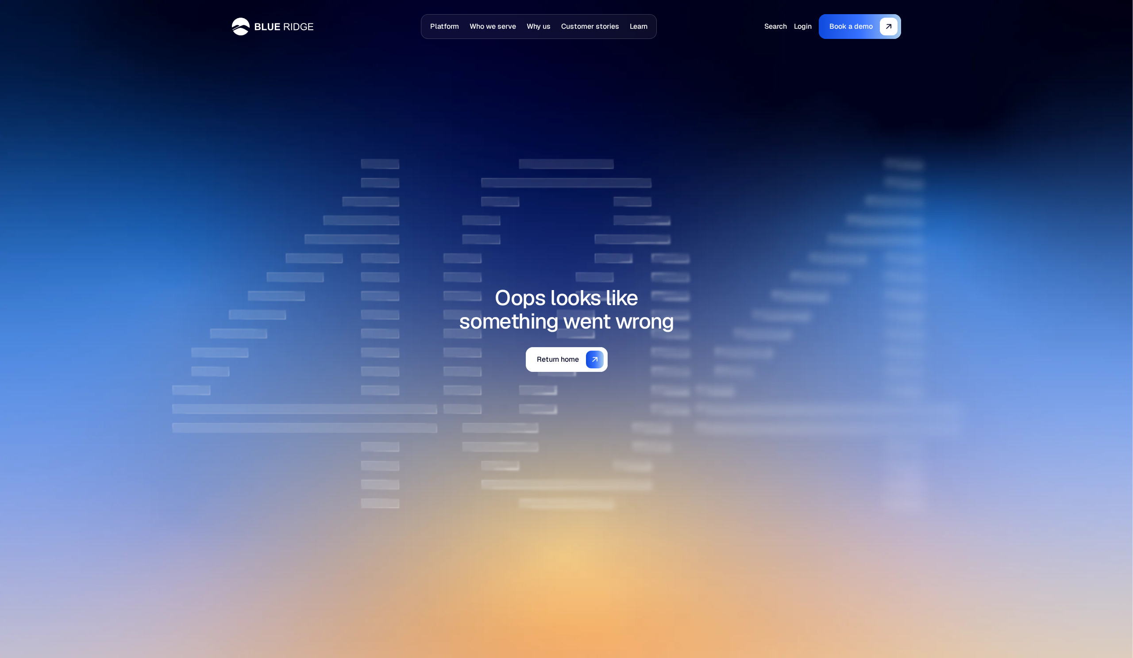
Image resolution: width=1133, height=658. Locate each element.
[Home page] (272, 26)
